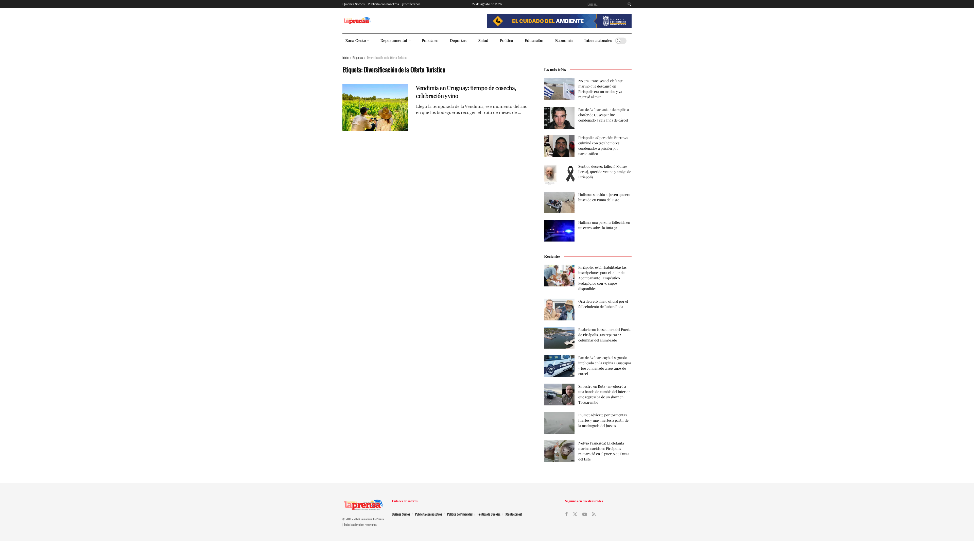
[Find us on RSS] (594, 514)
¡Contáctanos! (411, 4)
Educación (534, 40)
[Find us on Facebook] (566, 514)
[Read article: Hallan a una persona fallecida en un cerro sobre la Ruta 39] (559, 231)
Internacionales (598, 40)
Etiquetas (358, 57)
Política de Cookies (489, 514)
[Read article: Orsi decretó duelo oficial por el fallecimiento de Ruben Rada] (559, 309)
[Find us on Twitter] (575, 514)
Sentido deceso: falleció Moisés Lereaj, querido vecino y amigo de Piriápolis (604, 171)
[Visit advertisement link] (559, 21)
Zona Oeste (355, 40)
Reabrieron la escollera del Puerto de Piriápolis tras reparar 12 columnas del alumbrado (605, 334)
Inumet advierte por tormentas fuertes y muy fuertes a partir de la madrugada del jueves (603, 420)
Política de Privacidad (460, 514)
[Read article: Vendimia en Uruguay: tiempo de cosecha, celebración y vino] (375, 107)
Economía (564, 40)
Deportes (458, 40)
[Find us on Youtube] (584, 514)
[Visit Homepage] (357, 20)
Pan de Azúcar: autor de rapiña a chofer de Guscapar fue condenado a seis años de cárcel (603, 115)
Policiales (430, 40)
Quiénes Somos (353, 4)
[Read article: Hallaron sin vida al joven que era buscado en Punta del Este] (559, 203)
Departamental (393, 40)
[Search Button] (628, 4)
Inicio (345, 57)
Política (506, 40)
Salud (483, 40)
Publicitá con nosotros (383, 4)
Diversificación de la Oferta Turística (387, 57)
